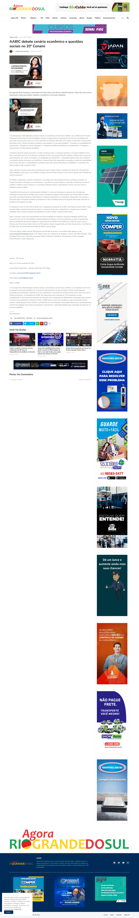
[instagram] (128, 862)
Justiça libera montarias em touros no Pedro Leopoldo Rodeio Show (78, 349)
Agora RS (14, 18)
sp (34, 318)
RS (42, 18)
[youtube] (123, 862)
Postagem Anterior (17, 380)
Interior (55, 18)
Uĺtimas (33, 18)
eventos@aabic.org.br (26, 278)
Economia (73, 18)
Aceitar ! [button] (8, 912)
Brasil (82, 18)
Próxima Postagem (85, 380)
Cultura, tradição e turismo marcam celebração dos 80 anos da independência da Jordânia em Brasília (22, 350)
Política (97, 18)
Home (106, 915)
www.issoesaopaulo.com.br (44, 318)
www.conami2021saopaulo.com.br (21, 234)
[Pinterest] (41, 323)
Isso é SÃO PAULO (25, 37)
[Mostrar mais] (49, 323)
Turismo (64, 18)
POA (47, 18)
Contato (118, 915)
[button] (123, 18)
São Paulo (29, 318)
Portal (23, 18)
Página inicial (13, 37)
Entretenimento (109, 18)
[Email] (45, 323)
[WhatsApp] (37, 323)
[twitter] (119, 862)
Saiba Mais (17, 909)
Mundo (89, 18)
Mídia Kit (127, 915)
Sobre (112, 915)
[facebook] (114, 862)
